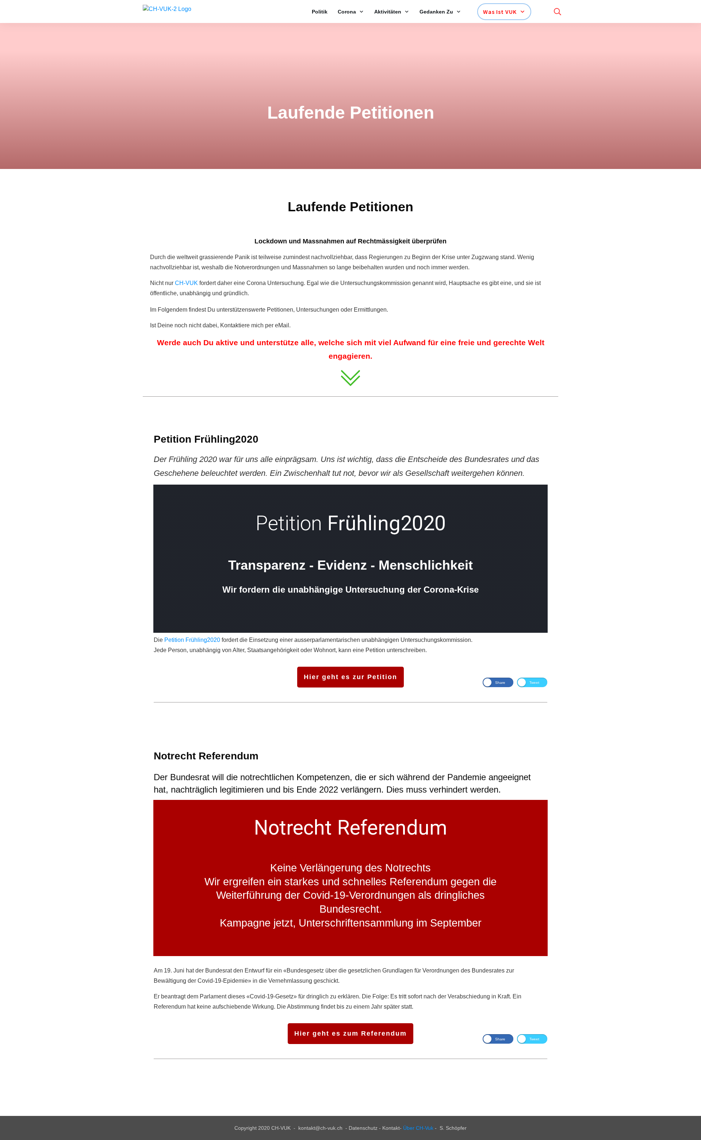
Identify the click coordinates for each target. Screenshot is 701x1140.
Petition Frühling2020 (192, 640)
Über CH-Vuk (418, 1128)
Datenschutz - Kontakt (374, 1128)
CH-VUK (186, 283)
